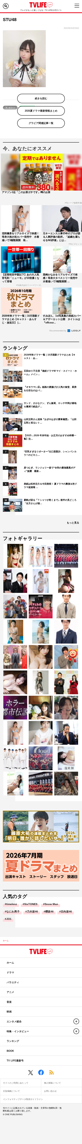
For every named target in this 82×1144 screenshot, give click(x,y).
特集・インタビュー (18, 1031)
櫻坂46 (49, 911)
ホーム (6, 941)
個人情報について (52, 1083)
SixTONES (30, 904)
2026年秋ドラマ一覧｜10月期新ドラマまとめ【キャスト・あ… (49, 356)
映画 (9, 1011)
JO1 (8, 918)
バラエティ (13, 982)
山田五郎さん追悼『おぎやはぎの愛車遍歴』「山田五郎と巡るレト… (50, 421)
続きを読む (41, 98)
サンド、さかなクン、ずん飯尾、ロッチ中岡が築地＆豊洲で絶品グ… (50, 405)
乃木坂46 (32, 911)
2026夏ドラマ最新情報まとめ (41, 110)
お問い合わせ (50, 1091)
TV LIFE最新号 (15, 1060)
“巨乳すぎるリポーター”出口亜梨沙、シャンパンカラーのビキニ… (50, 453)
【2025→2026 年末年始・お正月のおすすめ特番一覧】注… (50, 437)
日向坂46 (66, 911)
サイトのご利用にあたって (15, 1083)
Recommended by (58, 331)
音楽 (9, 1002)
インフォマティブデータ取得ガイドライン (23, 1099)
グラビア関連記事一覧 (41, 123)
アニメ (10, 992)
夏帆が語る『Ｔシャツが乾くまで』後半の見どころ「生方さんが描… (50, 502)
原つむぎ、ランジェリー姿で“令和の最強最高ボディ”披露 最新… (49, 469)
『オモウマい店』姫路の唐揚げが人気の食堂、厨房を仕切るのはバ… (50, 389)
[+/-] (76, 1021)
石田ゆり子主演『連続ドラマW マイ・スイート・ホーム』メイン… (50, 373)
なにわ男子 (13, 911)
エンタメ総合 (14, 1021)
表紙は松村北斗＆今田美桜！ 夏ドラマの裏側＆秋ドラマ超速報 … (50, 486)
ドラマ (10, 972)
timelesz (11, 904)
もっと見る (73, 522)
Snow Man (51, 904)
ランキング (13, 1041)
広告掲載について (11, 1091)
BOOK (10, 1050)
